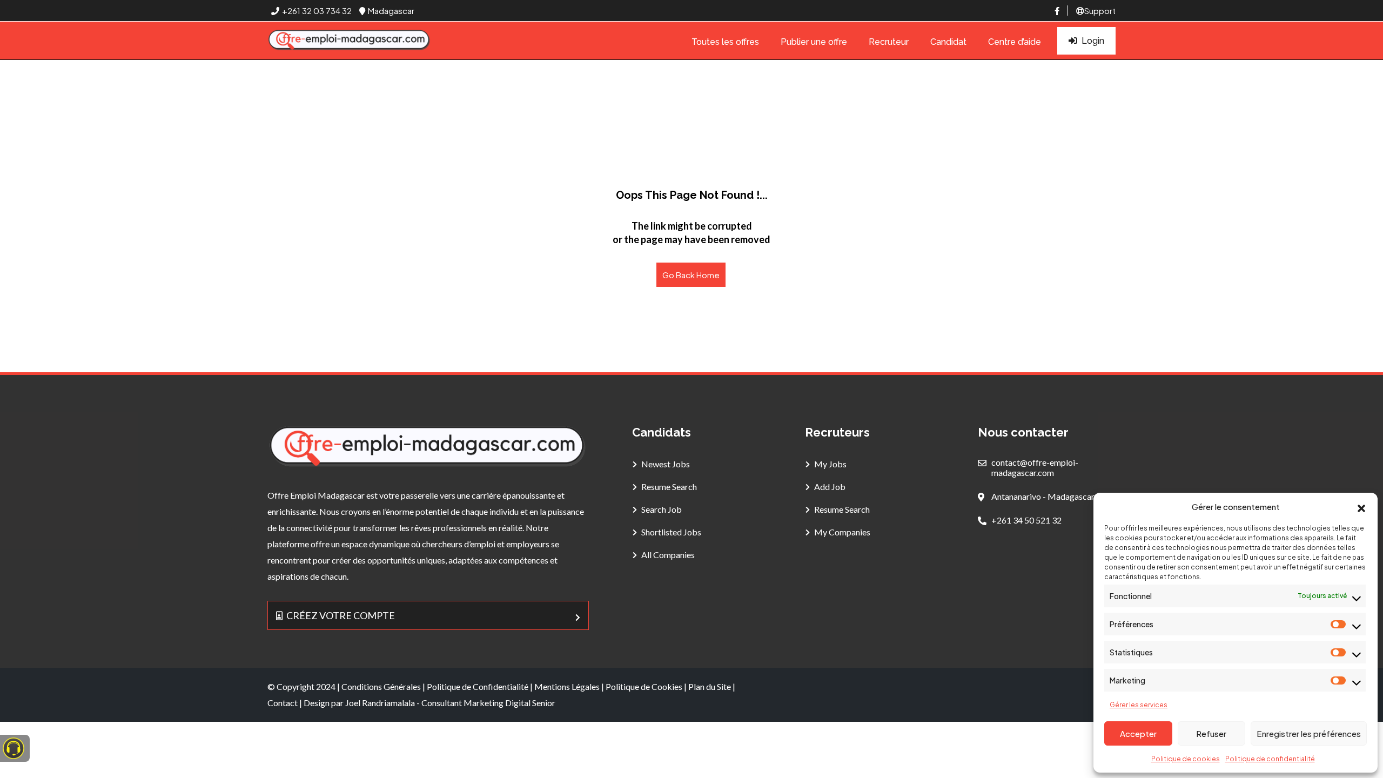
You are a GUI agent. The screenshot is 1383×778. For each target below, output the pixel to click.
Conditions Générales (381, 686)
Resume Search (669, 486)
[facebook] (1057, 10)
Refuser (1211, 733)
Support (1100, 10)
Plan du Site (709, 686)
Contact (282, 702)
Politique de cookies (1185, 759)
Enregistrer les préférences (1309, 733)
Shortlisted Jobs (671, 532)
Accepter (1138, 733)
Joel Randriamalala (380, 702)
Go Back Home (691, 275)
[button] (1361, 506)
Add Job (829, 486)
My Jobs (830, 464)
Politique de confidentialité (1270, 759)
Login (1093, 41)
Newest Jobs (665, 464)
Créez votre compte (340, 615)
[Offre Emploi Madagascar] (349, 41)
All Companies (668, 554)
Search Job (661, 509)
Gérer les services (1138, 705)
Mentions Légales (567, 686)
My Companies (842, 532)
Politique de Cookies (644, 686)
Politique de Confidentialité (477, 686)
